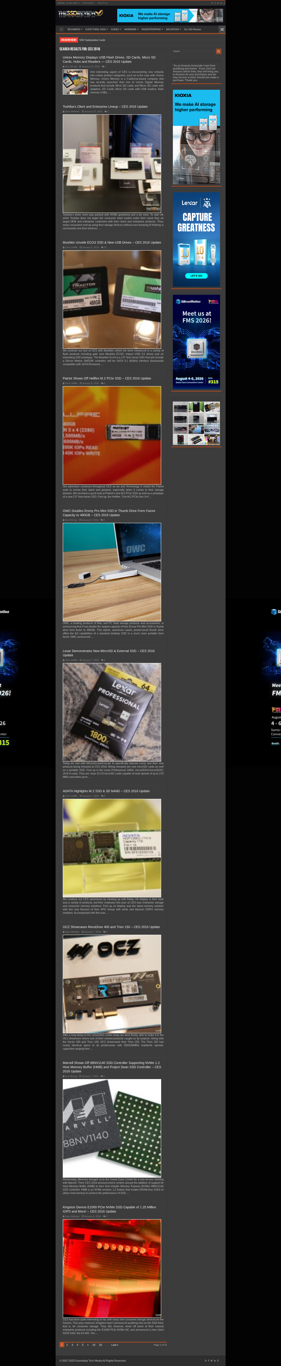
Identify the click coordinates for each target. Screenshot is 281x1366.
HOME (61, 29)
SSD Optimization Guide (92, 40)
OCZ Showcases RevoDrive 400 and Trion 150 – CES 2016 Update (111, 927)
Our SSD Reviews (192, 29)
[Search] (218, 51)
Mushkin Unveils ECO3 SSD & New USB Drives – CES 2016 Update (112, 242)
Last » (114, 1345)
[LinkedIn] (221, 3)
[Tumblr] (224, 3)
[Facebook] (215, 3)
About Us (102, 3)
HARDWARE (130, 29)
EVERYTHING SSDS (95, 29)
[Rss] (212, 3)
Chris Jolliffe (71, 247)
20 (100, 1345)
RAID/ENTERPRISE (151, 29)
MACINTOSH (172, 29)
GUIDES (115, 29)
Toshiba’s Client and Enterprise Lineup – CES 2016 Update (105, 106)
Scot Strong (71, 66)
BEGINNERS (74, 29)
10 (105, 247)
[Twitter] (218, 3)
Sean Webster (72, 111)
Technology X (88, 3)
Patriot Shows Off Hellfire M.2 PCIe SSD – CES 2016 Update (107, 378)
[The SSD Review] (80, 13)
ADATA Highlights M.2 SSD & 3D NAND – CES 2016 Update (106, 791)
